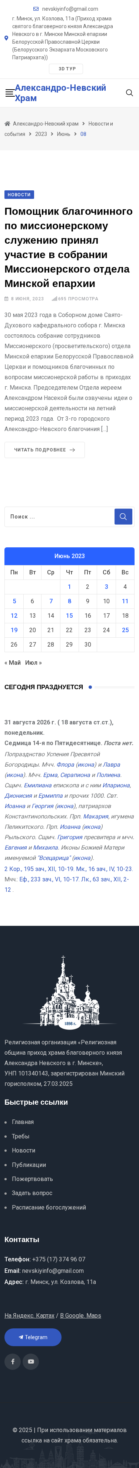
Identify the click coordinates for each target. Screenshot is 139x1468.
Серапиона (75, 774)
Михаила (45, 847)
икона (85, 764)
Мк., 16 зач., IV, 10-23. (104, 869)
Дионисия (18, 795)
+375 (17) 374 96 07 (58, 1259)
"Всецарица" (53, 857)
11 (125, 601)
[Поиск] (129, 92)
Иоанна (14, 806)
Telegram (35, 1337)
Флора (65, 764)
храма (72, 1440)
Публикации (29, 1164)
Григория (69, 837)
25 (125, 630)
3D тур (67, 68)
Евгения (15, 847)
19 (14, 630)
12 (14, 615)
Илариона (116, 785)
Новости (23, 1150)
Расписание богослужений (49, 1207)
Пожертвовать (32, 1178)
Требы (21, 1136)
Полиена (108, 774)
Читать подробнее (40, 450)
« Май (12, 662)
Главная (23, 1121)
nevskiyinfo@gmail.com (70, 9)
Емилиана (38, 785)
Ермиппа (50, 795)
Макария (95, 816)
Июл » (33, 662)
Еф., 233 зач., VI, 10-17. (49, 879)
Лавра (111, 764)
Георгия (42, 806)
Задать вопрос (32, 1193)
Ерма (50, 774)
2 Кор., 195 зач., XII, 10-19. (39, 869)
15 (69, 615)
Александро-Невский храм (60, 93)
